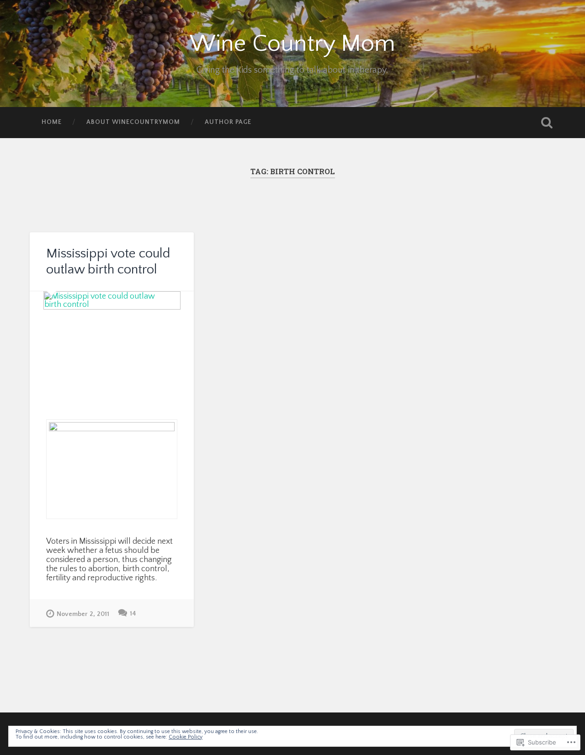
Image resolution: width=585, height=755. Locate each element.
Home (52, 122)
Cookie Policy (185, 737)
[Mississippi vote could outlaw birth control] (112, 342)
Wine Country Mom (292, 43)
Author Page (228, 122)
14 (133, 613)
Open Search (546, 122)
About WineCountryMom (133, 122)
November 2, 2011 (83, 614)
